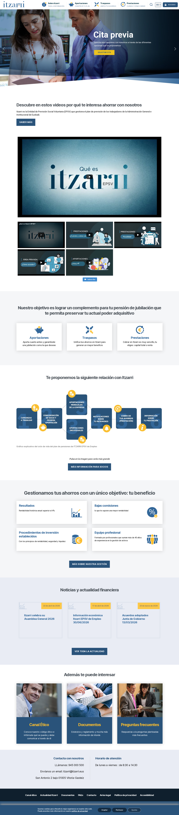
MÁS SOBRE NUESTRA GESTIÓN (89, 564)
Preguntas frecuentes (140, 724)
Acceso (171, 5)
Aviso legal (105, 795)
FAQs (80, 795)
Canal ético (31, 795)
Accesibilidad (147, 795)
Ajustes (134, 810)
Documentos (89, 724)
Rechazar (119, 810)
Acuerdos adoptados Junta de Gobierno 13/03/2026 (135, 619)
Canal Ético (39, 724)
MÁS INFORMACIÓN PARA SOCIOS (89, 467)
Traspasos (105, 3)
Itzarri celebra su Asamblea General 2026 (39, 617)
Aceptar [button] (104, 810)
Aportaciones (81, 3)
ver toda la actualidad (89, 651)
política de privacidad (80, 811)
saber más (25, 122)
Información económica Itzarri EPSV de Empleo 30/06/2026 (88, 619)
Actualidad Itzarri (49, 795)
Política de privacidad (125, 795)
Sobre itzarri (53, 3)
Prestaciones (133, 3)
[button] (4, 49)
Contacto (91, 795)
